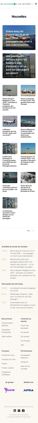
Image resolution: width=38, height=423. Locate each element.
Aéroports (24, 362)
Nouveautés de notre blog (12, 284)
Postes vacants (8, 368)
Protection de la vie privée (19, 415)
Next (28, 231)
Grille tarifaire (7, 336)
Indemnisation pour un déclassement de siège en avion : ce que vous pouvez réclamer (23, 305)
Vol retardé (25, 336)
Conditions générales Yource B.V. (19, 417)
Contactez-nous (8, 355)
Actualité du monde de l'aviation (15, 247)
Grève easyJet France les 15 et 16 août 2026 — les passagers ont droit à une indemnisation (22, 253)
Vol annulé (25, 332)
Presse (4, 364)
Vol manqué (25, 341)
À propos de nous (8, 359)
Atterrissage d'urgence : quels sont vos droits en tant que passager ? (21, 296)
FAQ (22, 345)
